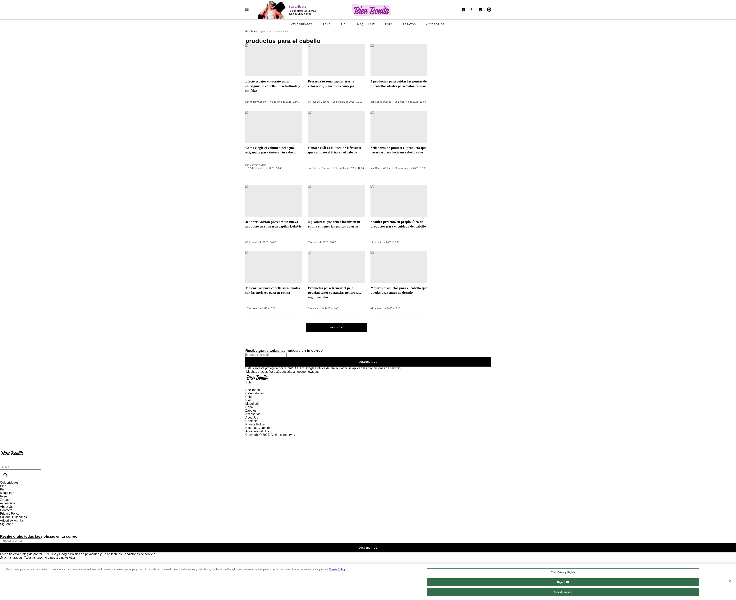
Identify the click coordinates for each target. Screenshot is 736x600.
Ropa (389, 24)
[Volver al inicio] (12, 450)
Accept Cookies (563, 592)
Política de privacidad (330, 368)
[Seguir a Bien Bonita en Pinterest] (489, 9)
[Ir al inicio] (368, 377)
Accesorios (435, 24)
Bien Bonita (251, 31)
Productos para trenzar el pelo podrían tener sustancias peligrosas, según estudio (334, 292)
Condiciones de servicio (384, 368)
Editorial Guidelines (258, 427)
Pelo (326, 24)
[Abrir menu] (246, 9)
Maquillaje (366, 24)
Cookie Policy (337, 569)
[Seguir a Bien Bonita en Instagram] (480, 9)
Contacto (251, 421)
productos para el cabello (275, 31)
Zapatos (409, 24)
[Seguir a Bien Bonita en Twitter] (472, 9)
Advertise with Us (257, 431)
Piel (344, 24)
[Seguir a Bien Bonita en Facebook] (463, 9)
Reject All (563, 582)
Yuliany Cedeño (258, 102)
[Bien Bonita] (371, 10)
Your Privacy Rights (563, 572)
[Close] (730, 581)
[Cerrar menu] (4, 460)
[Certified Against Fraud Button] (259, 438)
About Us (251, 417)
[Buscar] (5, 475)
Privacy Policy (255, 424)
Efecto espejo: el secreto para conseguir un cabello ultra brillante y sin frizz (272, 85)
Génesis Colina (383, 102)
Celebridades (302, 24)
